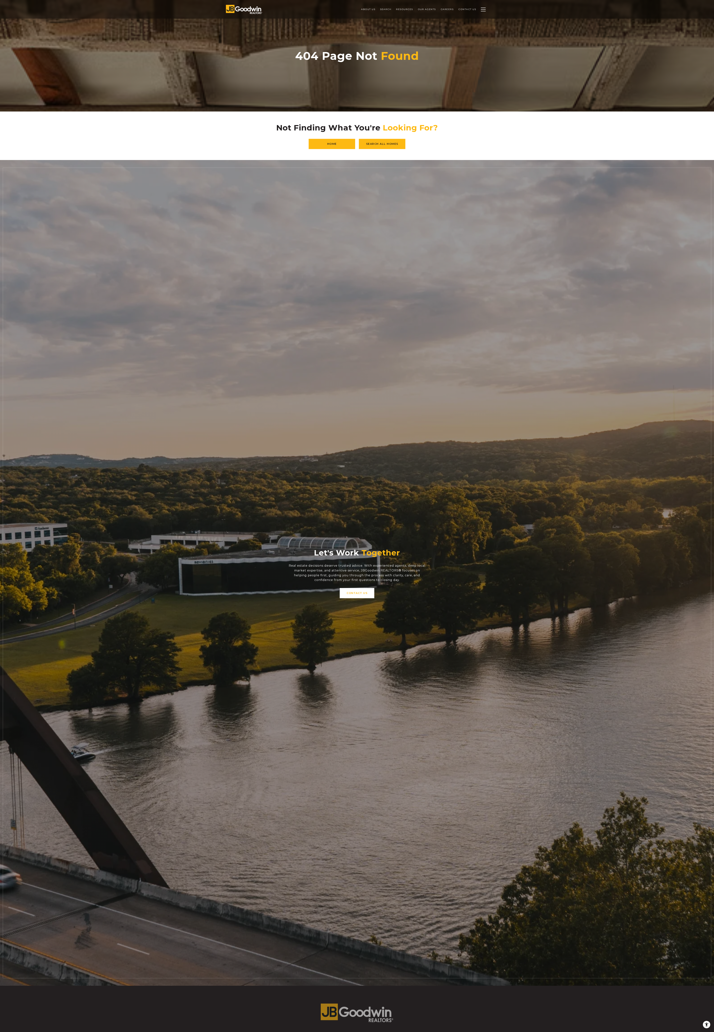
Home (332, 144)
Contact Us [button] (357, 593)
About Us (368, 9)
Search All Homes (382, 144)
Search (385, 9)
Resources (404, 9)
